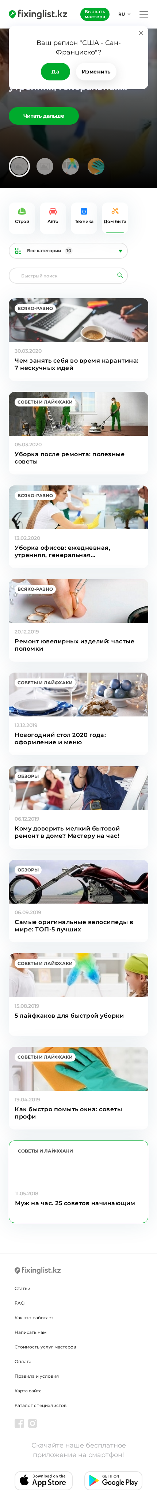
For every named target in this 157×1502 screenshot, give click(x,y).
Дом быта (115, 221)
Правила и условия (37, 1376)
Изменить (96, 71)
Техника (84, 221)
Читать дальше (43, 116)
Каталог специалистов (40, 1405)
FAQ (19, 1303)
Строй (22, 221)
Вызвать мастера (95, 14)
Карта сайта (28, 1390)
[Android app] (113, 1480)
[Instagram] (32, 1423)
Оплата (23, 1361)
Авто (52, 221)
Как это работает (34, 1317)
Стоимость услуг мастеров (45, 1347)
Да (55, 71)
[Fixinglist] (38, 14)
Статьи (22, 1288)
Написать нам (30, 1332)
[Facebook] (19, 1423)
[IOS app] (44, 1480)
